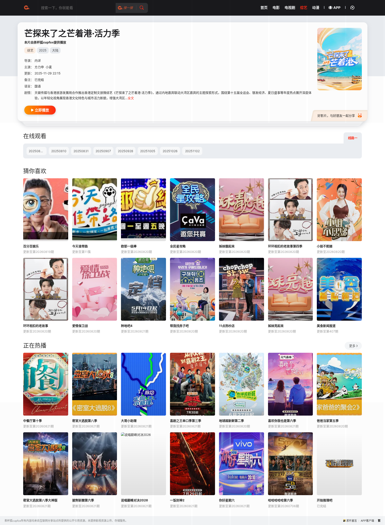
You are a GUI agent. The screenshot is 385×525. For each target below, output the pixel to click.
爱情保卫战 (80, 326)
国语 (38, 86)
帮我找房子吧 (179, 326)
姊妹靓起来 (227, 246)
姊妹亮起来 (276, 326)
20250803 (36, 151)
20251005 (147, 151)
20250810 (58, 151)
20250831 (81, 151)
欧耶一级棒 (129, 246)
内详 (38, 60)
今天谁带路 (80, 246)
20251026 (170, 151)
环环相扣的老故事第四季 (285, 246)
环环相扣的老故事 (35, 326)
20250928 (125, 151)
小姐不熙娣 (324, 246)
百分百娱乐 (31, 246)
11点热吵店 (227, 326)
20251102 (192, 151)
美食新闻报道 (326, 326)
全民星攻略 (178, 246)
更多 (352, 346)
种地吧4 (126, 326)
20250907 (103, 151)
